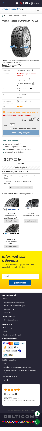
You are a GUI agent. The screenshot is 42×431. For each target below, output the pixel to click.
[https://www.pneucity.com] (6, 422)
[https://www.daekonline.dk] (17, 421)
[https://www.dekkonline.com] (15, 421)
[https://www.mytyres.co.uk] (22, 421)
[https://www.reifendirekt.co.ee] (25, 422)
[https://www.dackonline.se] (10, 421)
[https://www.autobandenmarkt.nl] (19, 421)
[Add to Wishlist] (12, 159)
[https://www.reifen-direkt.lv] (30, 422)
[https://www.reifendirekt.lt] (28, 422)
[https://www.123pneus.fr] (5, 421)
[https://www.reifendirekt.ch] (7, 421)
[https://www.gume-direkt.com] (29, 421)
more (5, 402)
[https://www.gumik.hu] (11, 422)
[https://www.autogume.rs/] (33, 422)
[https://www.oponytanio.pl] (13, 422)
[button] (37, 413)
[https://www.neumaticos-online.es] (24, 421)
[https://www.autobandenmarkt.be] (32, 421)
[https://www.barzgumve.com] (21, 422)
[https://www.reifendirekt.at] (27, 421)
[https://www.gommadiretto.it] (12, 421)
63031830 (5, 3)
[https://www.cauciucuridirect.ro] (16, 422)
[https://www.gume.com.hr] (23, 422)
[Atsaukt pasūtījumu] (21, 3)
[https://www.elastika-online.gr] (18, 422)
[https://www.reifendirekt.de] (3, 421)
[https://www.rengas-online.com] (34, 421)
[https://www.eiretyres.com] (9, 422)
